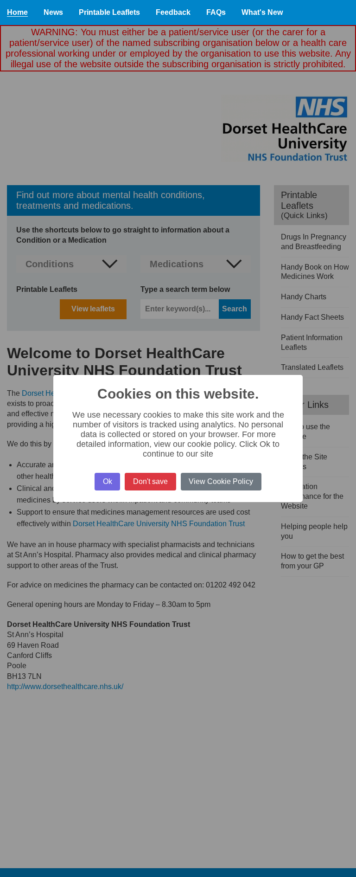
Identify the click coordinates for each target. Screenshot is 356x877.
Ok (107, 481)
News (53, 12)
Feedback (173, 12)
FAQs (216, 12)
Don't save (150, 481)
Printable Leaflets (109, 12)
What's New (262, 12)
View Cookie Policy (221, 481)
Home (17, 12)
